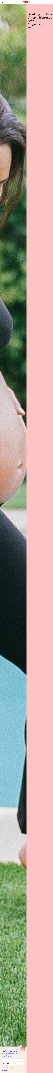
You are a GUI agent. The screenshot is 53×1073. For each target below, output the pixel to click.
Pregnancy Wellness (33, 8)
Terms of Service (9, 1067)
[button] (51, 2)
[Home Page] (26, 2)
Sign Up (4, 1070)
